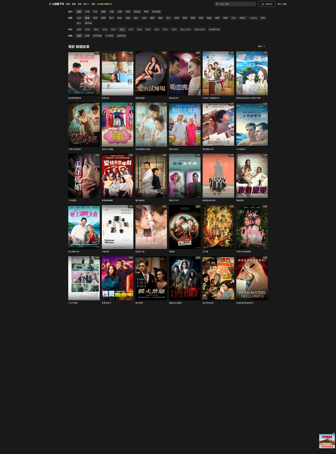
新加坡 (137, 11)
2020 (139, 29)
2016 (174, 29)
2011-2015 (185, 29)
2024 (104, 29)
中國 (111, 11)
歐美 (146, 11)
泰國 (128, 11)
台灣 (87, 11)
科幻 (234, 17)
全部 (79, 11)
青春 (201, 17)
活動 (93, 4)
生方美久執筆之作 (104, 4)
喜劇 (128, 17)
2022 (122, 29)
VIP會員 (109, 35)
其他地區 (156, 11)
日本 (95, 11)
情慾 (95, 17)
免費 (87, 35)
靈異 (152, 17)
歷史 (120, 17)
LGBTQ (253, 17)
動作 (111, 17)
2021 (130, 29)
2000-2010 (200, 29)
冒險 (263, 17)
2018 (156, 29)
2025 (96, 29)
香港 (120, 11)
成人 (79, 23)
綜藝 (79, 4)
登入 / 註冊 (282, 4)
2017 (165, 29)
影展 (177, 17)
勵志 (136, 17)
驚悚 (103, 17)
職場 (193, 17)
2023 (113, 29)
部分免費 (97, 35)
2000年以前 (214, 29)
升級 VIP (269, 4)
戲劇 (68, 4)
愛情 (87, 17)
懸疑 (160, 17)
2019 (148, 29)
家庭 (185, 17)
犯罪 (144, 17)
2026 (87, 29)
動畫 (74, 4)
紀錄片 (243, 17)
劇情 (225, 17)
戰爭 (217, 17)
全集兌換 (121, 35)
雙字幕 (88, 23)
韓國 (103, 11)
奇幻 (168, 17)
